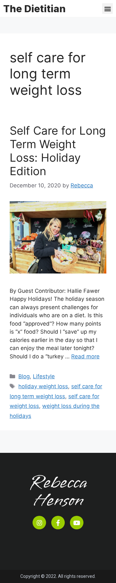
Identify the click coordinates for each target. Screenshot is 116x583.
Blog (24, 376)
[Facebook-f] (58, 522)
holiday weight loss (43, 386)
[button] (107, 8)
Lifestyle (44, 376)
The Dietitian (34, 8)
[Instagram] (39, 522)
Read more (85, 356)
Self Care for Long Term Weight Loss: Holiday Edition (58, 151)
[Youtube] (76, 522)
